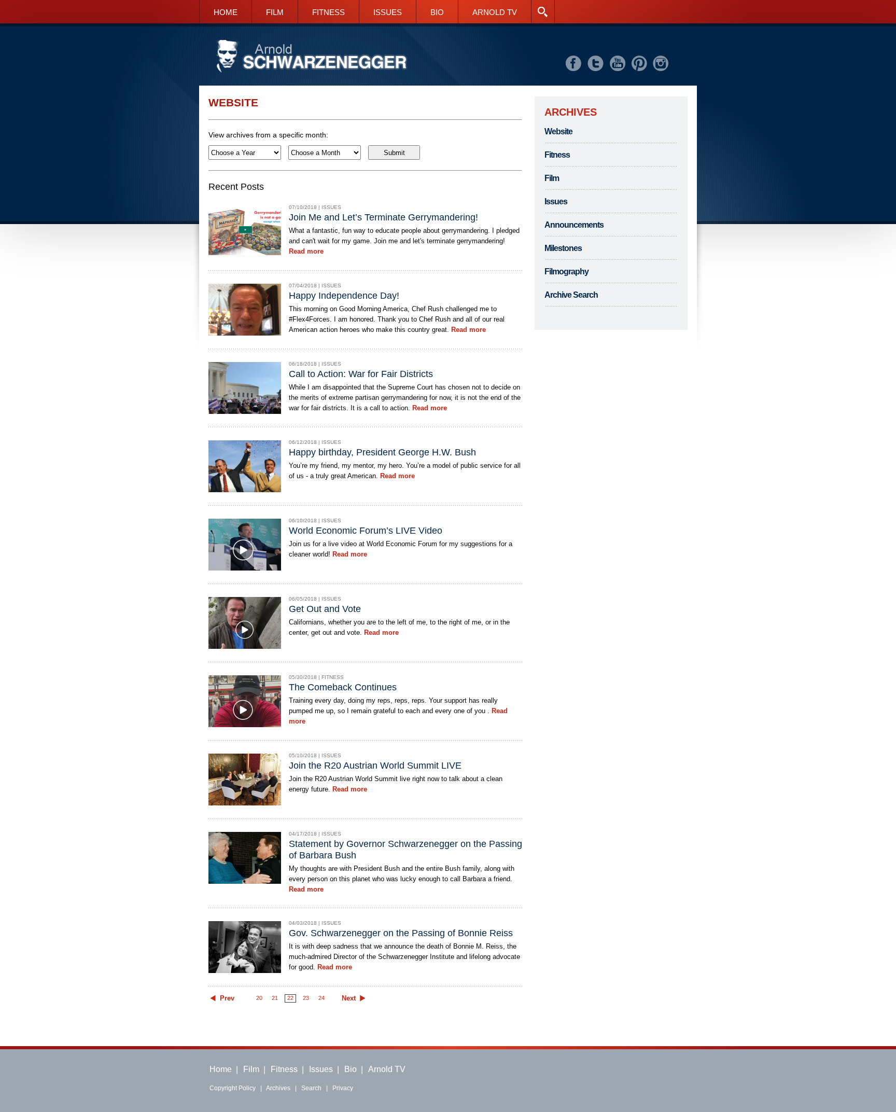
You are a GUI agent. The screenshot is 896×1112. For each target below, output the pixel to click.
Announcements (574, 224)
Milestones (563, 248)
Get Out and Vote (325, 609)
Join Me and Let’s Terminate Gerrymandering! (383, 217)
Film (551, 178)
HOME (225, 12)
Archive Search (571, 294)
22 (290, 998)
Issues (555, 201)
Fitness (557, 154)
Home (220, 1069)
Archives (278, 1088)
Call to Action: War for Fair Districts (361, 374)
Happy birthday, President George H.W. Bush (382, 452)
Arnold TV (386, 1069)
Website (558, 131)
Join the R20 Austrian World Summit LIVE (375, 765)
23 (306, 998)
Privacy (342, 1088)
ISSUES (387, 12)
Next (349, 998)
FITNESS (328, 12)
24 (321, 998)
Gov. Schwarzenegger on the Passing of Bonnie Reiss (401, 933)
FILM (275, 12)
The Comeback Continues (343, 687)
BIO (437, 12)
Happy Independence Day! (344, 295)
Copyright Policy (232, 1088)
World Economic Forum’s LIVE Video (365, 530)
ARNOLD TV (494, 12)
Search (311, 1088)
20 (259, 998)
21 (275, 998)
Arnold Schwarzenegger (312, 57)
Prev (227, 998)
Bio (350, 1069)
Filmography (566, 271)
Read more (306, 251)
